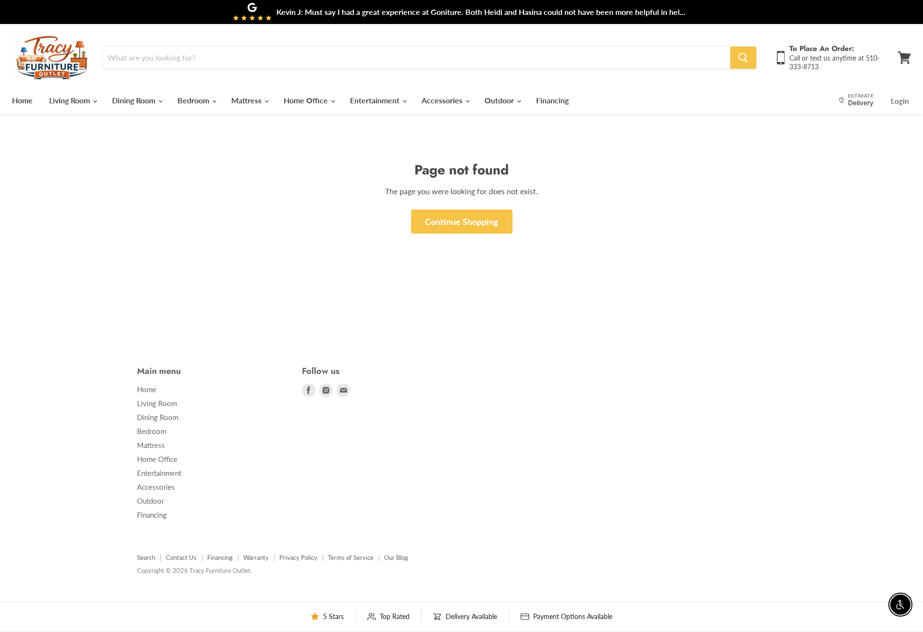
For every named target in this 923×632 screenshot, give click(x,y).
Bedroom (194, 100)
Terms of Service (351, 557)
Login (900, 101)
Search (146, 557)
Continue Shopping (462, 221)
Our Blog (396, 557)
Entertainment (375, 100)
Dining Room (134, 100)
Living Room (70, 100)
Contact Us (181, 557)
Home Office (307, 100)
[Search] (743, 58)
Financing (552, 100)
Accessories (443, 100)
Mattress (247, 100)
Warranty (256, 557)
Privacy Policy (298, 557)
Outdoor (500, 100)
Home (22, 100)
